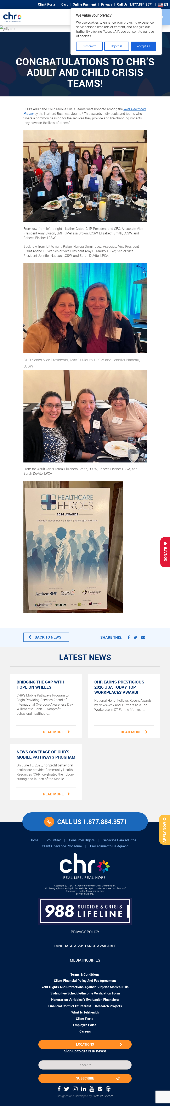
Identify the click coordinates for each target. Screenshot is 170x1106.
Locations (85, 1044)
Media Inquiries (85, 960)
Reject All (117, 46)
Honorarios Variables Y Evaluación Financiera (85, 999)
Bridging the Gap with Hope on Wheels (40, 684)
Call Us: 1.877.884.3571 (135, 4)
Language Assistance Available (85, 945)
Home (34, 840)
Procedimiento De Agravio (109, 846)
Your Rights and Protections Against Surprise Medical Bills (85, 987)
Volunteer (54, 840)
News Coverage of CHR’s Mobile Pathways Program (46, 754)
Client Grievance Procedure (62, 846)
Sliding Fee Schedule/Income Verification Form (85, 993)
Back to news (48, 637)
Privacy (106, 4)
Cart (64, 4)
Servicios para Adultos (119, 840)
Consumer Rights (82, 840)
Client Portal (47, 4)
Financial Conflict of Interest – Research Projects (85, 1006)
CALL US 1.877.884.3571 (92, 821)
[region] (116, 31)
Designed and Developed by (85, 1096)
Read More (53, 731)
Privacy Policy (85, 931)
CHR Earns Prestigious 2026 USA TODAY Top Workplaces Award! (119, 687)
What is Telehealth (85, 1012)
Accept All (143, 46)
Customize (89, 46)
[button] (161, 17)
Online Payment (84, 4)
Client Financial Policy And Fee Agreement (85, 980)
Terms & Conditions (85, 974)
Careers (85, 1031)
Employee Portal (85, 1025)
